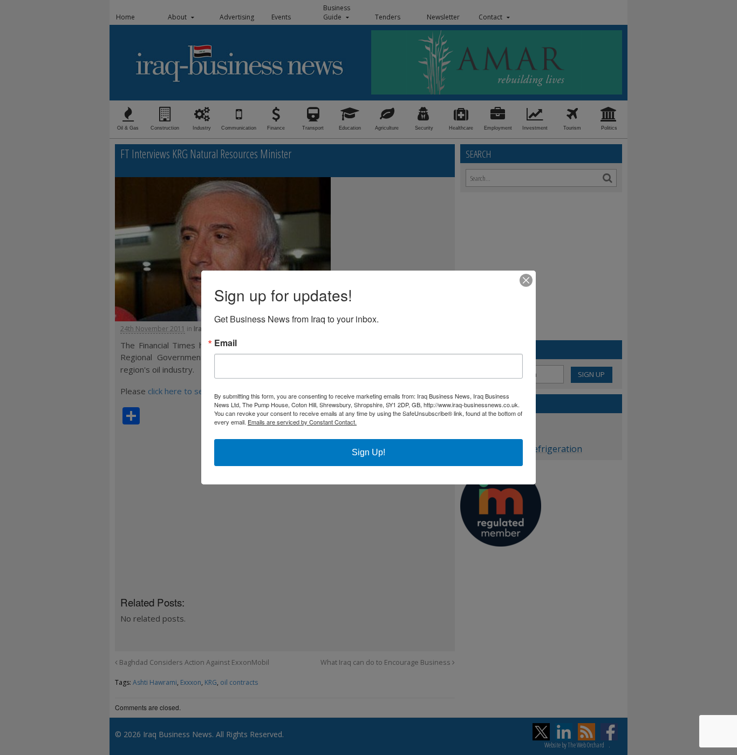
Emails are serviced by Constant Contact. (302, 421)
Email (225, 343)
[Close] (526, 280)
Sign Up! (368, 452)
